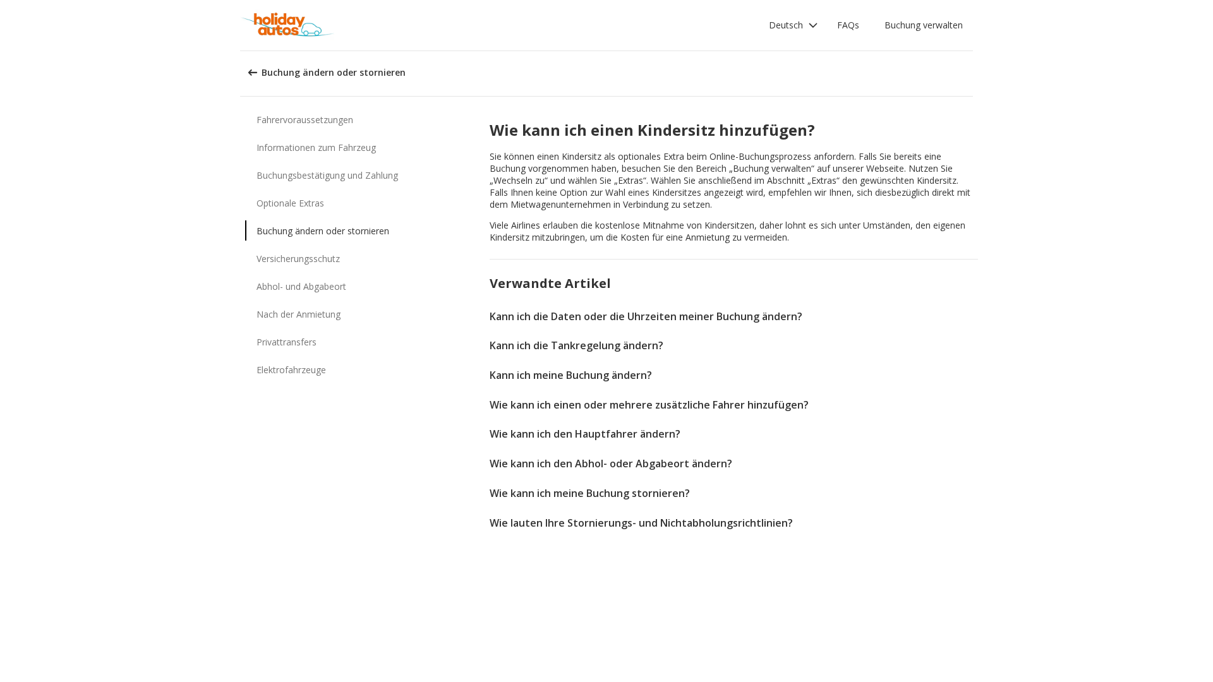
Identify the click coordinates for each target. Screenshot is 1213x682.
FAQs (848, 25)
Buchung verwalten (923, 25)
